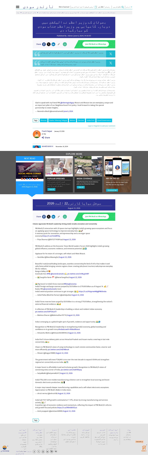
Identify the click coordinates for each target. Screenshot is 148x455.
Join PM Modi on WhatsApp (95, 44)
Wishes (72, 120)
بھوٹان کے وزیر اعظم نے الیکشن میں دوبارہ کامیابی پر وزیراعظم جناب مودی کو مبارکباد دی (74, 26)
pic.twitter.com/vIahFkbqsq (71, 369)
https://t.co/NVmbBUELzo (67, 407)
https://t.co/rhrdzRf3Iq (51, 236)
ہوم (18, 12)
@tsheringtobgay (67, 102)
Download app (6, 451)
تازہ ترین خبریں (29, 12)
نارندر (38, 6)
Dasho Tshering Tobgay (58, 120)
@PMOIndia (101, 291)
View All (51, 189)
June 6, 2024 (68, 111)
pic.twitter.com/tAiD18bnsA (58, 349)
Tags (35, 120)
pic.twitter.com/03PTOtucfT (46, 311)
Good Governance (104, 120)
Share (47, 138)
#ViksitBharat (74, 329)
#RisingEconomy (70, 283)
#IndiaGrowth (63, 329)
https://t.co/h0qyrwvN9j (88, 291)
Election (81, 120)
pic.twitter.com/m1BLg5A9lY (78, 273)
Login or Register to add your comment (101, 126)
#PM (48, 273)
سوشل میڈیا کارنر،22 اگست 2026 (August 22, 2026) (30, 185)
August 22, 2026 (69, 239)
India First (91, 120)
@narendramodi (57, 273)
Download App (112, 190)
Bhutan (44, 120)
